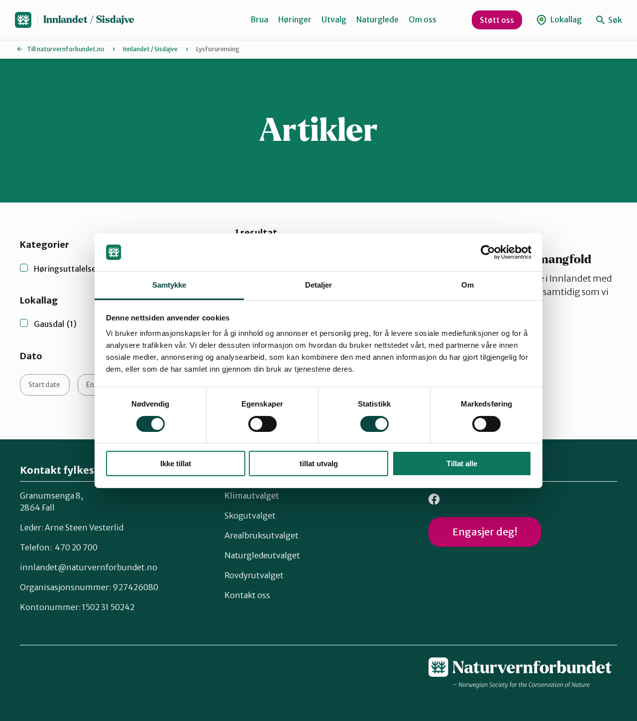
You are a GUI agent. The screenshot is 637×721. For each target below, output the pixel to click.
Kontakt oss (247, 595)
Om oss (422, 19)
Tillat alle (461, 463)
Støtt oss (497, 20)
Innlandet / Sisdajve (88, 19)
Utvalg (333, 19)
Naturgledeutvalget (262, 555)
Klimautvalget (251, 496)
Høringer (295, 19)
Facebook (434, 499)
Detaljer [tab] (318, 285)
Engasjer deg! (484, 531)
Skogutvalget (250, 515)
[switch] (262, 424)
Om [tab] (467, 285)
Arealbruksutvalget (261, 535)
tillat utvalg (319, 463)
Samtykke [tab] (169, 285)
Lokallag (565, 19)
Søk (614, 20)
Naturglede (377, 19)
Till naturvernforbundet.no (66, 49)
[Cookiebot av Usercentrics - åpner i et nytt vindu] (487, 252)
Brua (259, 19)
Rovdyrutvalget (254, 575)
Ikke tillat (175, 463)
